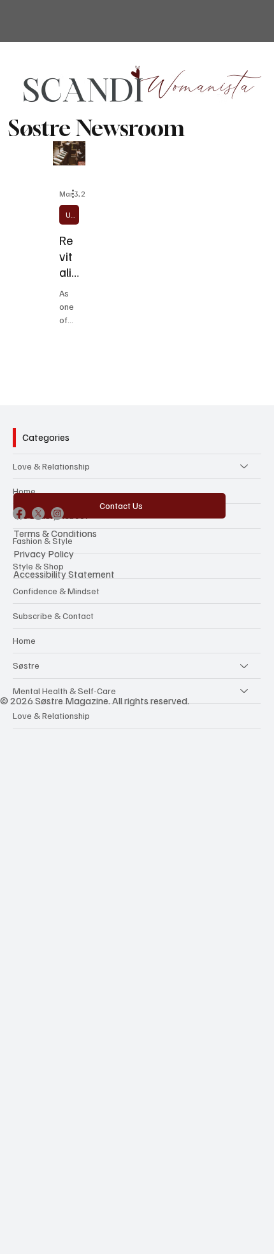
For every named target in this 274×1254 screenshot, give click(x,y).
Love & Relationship (51, 466)
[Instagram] (57, 513)
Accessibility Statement (64, 574)
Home (24, 490)
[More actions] (77, 194)
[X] (38, 513)
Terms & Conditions (55, 533)
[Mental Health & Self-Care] (245, 691)
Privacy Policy (43, 553)
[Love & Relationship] (245, 466)
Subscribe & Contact (53, 615)
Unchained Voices (72, 214)
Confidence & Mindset (56, 590)
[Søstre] (245, 665)
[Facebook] (19, 513)
